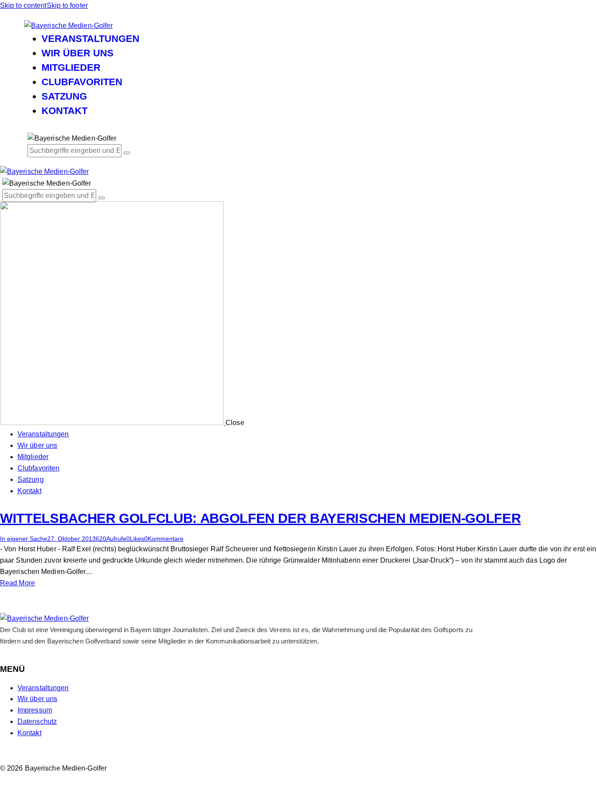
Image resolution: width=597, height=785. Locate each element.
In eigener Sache (23, 538)
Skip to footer (67, 5)
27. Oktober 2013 (71, 538)
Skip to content (23, 5)
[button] (135, 538)
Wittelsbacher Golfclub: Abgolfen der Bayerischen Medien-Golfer (260, 518)
